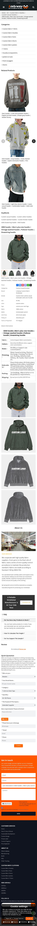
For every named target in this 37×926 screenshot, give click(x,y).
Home (4, 13)
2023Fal (3, 890)
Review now (22, 649)
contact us (26, 602)
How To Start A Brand (7, 831)
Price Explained (5, 844)
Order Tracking (5, 861)
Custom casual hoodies (8, 217)
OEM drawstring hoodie (8, 222)
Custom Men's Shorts (7, 873)
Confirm (18, 745)
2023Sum (3, 888)
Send (18, 813)
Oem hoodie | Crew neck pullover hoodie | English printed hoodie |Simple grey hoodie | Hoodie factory (16, 115)
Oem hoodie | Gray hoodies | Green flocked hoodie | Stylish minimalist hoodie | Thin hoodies (16, 160)
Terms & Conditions (23, 809)
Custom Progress (5, 841)
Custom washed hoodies (9, 220)
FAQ (2, 858)
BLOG (2, 856)
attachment (7, 803)
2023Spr (3, 885)
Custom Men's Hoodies (17, 13)
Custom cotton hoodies (24, 217)
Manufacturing (5, 853)
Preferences (23, 922)
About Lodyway (5, 851)
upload (5, 719)
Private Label (4, 839)
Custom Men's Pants (6, 871)
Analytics (15, 922)
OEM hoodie (21, 222)
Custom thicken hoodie (25, 220)
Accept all (29, 918)
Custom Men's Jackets (7, 876)
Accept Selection (19, 918)
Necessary (7, 922)
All (8, 13)
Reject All (8, 918)
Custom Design (5, 836)
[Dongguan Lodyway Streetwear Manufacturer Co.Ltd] (18, 7)
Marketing (32, 922)
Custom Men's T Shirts (7, 878)
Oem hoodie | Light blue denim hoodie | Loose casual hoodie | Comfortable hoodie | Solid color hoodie (17, 206)
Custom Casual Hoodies (9, 15)
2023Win (3, 893)
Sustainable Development (8, 834)
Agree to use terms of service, (14, 809)
